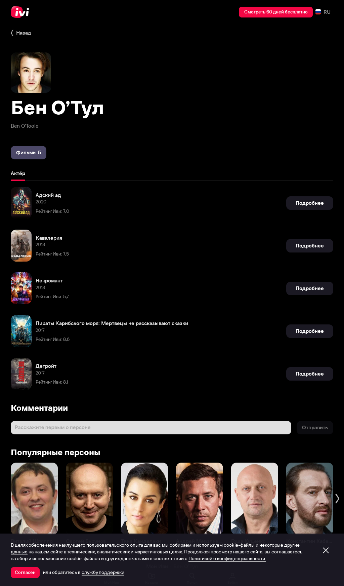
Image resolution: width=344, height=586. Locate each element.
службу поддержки (103, 572)
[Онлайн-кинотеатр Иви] (22, 12)
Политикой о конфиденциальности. (227, 558)
